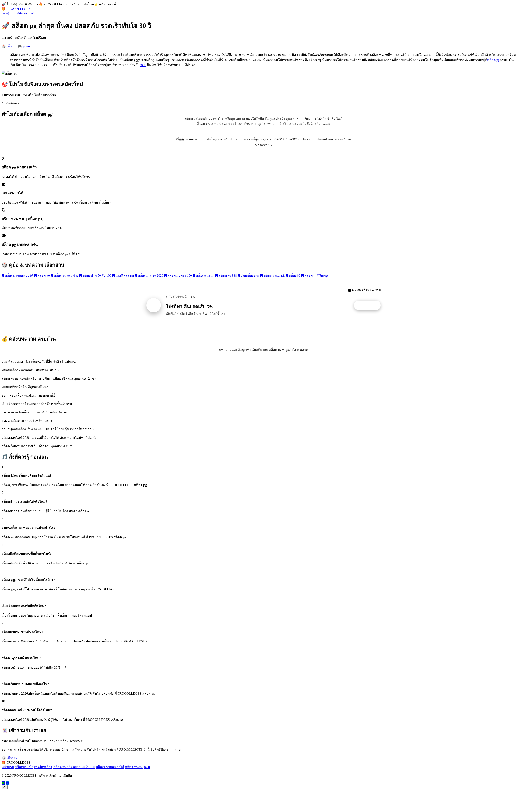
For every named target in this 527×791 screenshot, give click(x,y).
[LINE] (3, 783)
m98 (143, 65)
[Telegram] (7, 783)
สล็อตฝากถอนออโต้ (18, 275)
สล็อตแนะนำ (205, 275)
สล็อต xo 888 (227, 275)
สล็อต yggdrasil (274, 275)
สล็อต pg (493, 60)
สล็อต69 (294, 275)
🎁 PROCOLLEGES (16, 9)
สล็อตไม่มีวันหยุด (316, 275)
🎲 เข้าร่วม (10, 46)
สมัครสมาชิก (26, 13)
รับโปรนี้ (369, 305)
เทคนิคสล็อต (124, 275)
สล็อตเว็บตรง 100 (179, 275)
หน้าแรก (8, 767)
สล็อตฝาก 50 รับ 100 (96, 275)
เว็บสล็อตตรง (250, 275)
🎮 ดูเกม (24, 46)
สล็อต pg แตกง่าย (66, 275)
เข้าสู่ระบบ (9, 13)
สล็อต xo (43, 275)
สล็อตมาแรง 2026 (150, 275)
